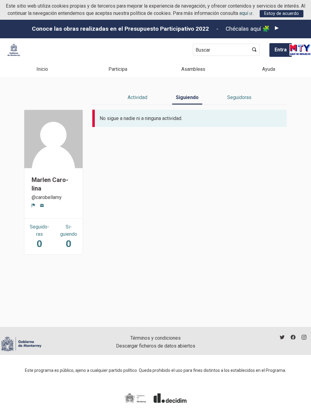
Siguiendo (187, 97)
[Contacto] (42, 205)
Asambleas (193, 69)
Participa (117, 69)
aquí (246, 13)
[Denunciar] (34, 205)
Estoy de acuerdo (281, 13)
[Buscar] (254, 50)
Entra (281, 50)
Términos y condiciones (155, 338)
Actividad (137, 97)
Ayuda (268, 69)
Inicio (42, 69)
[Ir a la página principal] (14, 50)
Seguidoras (239, 97)
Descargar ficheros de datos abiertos (155, 346)
